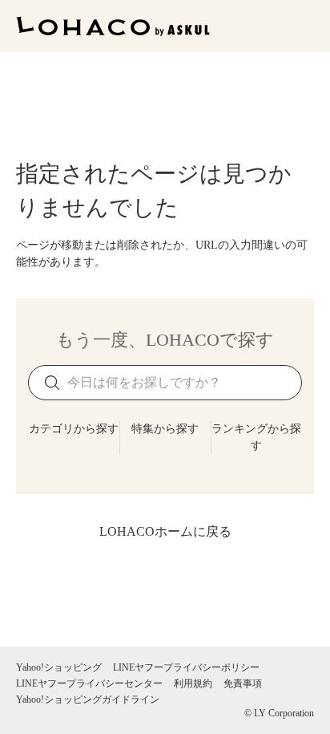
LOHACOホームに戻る (165, 531)
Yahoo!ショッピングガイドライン (87, 699)
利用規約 (193, 683)
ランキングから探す (256, 437)
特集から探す (165, 429)
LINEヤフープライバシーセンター (89, 683)
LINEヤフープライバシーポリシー (186, 667)
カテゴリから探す (74, 429)
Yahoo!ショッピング (59, 667)
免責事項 (242, 683)
